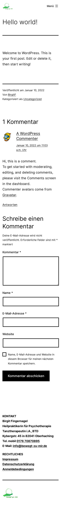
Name (7, 292)
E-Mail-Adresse (14, 313)
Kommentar (11, 252)
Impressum (10, 459)
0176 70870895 (28, 441)
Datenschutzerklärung (18, 464)
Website (8, 334)
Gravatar (9, 195)
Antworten (9, 204)
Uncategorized (32, 99)
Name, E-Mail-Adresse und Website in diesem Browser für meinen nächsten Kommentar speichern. (31, 359)
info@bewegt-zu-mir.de (30, 446)
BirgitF (12, 94)
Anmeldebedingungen (18, 469)
